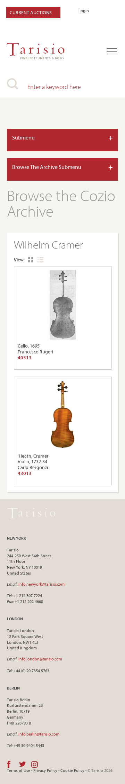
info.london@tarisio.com (40, 658)
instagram (34, 764)
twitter (22, 764)
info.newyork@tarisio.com (41, 584)
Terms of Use (18, 770)
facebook (8, 764)
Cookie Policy (72, 770)
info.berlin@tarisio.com (38, 734)
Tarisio (31, 513)
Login (83, 10)
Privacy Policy (45, 770)
